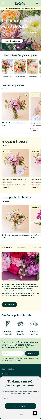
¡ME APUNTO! (20, 406)
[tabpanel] (20, 279)
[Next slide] (26, 47)
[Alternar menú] (3, 3)
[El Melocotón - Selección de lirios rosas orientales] (15, 219)
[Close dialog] (38, 379)
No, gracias (20, 414)
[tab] (8, 248)
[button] (18, 47)
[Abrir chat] (35, 413)
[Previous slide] (15, 47)
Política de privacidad (21, 358)
